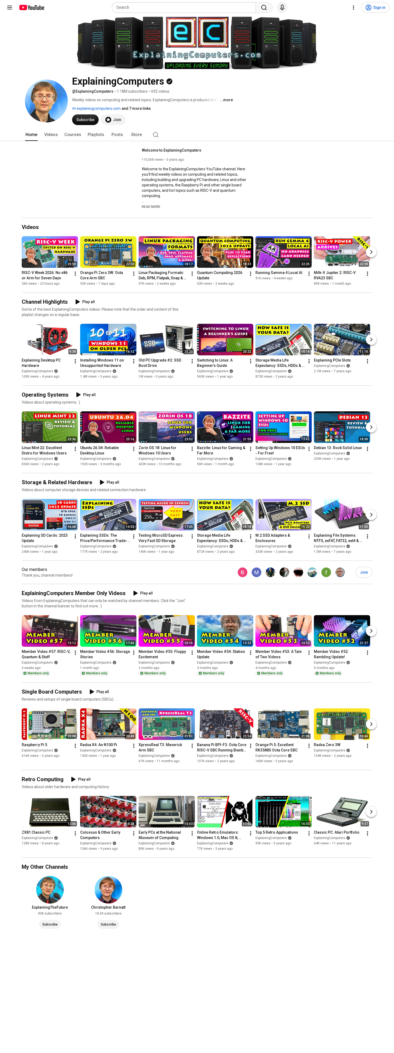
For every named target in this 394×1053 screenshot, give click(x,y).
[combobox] (185, 7)
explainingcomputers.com (98, 108)
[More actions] (75, 273)
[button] (151, 206)
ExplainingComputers (37, 371)
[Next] (371, 252)
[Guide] (9, 7)
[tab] (31, 134)
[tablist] (197, 134)
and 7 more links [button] (136, 108)
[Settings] (353, 7)
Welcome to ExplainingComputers (171, 150)
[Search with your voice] (282, 7)
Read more (151, 207)
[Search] (264, 7)
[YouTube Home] (31, 7)
